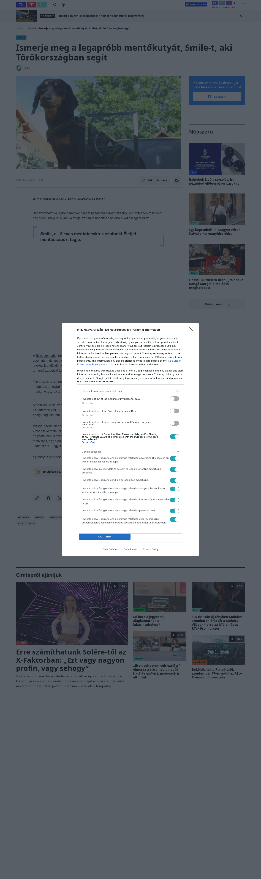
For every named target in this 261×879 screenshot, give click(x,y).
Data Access (130, 549)
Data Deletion (110, 549)
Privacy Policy (150, 549)
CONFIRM (105, 536)
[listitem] (130, 391)
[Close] (192, 330)
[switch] (174, 398)
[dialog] (130, 439)
